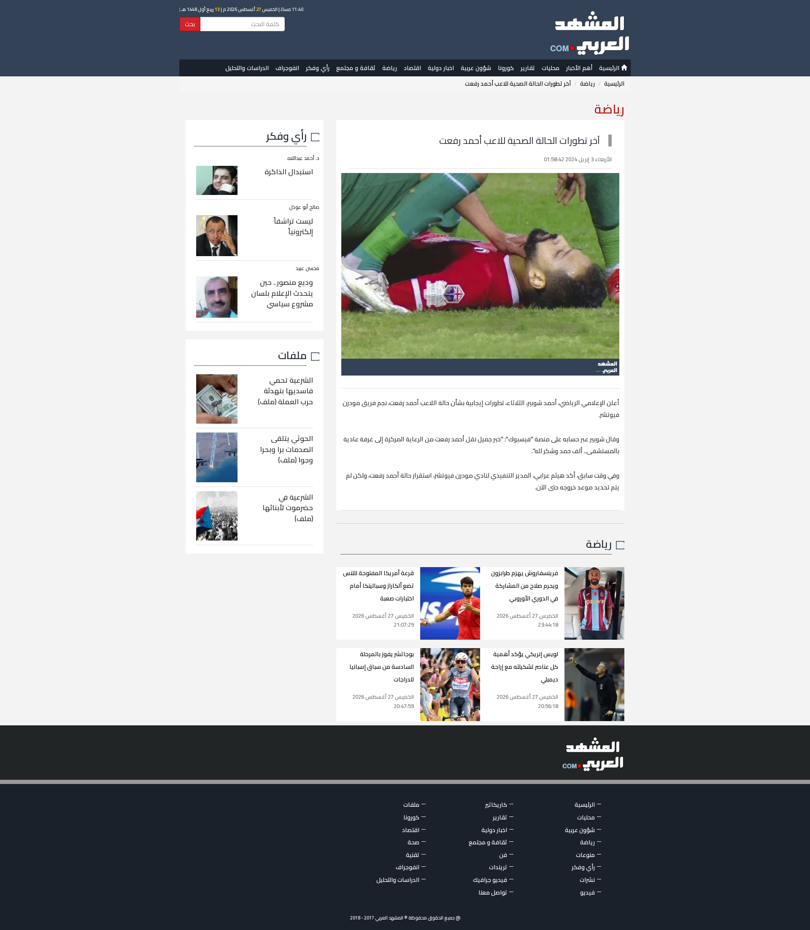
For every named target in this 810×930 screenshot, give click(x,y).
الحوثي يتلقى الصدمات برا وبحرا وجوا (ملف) (286, 449)
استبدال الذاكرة (289, 171)
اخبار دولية (441, 67)
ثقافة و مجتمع (355, 67)
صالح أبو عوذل (304, 207)
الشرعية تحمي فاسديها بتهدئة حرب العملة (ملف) (285, 390)
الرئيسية (610, 67)
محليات (550, 67)
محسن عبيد (307, 268)
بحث (190, 24)
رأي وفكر (317, 67)
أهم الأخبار (579, 67)
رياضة (389, 67)
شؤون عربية (476, 67)
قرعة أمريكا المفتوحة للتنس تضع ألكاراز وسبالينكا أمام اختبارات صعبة (378, 586)
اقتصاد (412, 67)
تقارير (528, 67)
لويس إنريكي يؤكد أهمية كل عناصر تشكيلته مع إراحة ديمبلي (524, 667)
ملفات (292, 355)
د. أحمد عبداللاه (303, 158)
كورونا (506, 67)
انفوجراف (287, 67)
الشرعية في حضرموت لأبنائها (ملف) (287, 507)
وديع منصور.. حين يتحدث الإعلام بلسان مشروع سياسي (282, 293)
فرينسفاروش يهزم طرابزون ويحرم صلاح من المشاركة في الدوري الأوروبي (524, 586)
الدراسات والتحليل (247, 67)
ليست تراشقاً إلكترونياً (293, 226)
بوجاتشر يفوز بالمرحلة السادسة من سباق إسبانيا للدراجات (381, 667)
